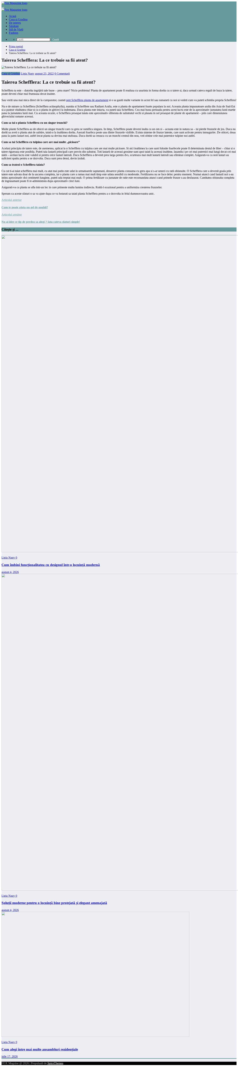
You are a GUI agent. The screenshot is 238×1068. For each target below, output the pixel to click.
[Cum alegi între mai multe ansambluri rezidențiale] (95, 1035)
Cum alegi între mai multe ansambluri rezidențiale (39, 1049)
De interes (15, 22)
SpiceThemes (55, 1063)
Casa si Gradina (18, 19)
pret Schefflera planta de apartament (87, 100)
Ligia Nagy (27, 73)
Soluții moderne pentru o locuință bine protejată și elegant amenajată (54, 903)
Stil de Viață (16, 29)
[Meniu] (2, 7)
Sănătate (14, 26)
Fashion (13, 32)
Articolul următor (11, 214)
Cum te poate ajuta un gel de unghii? (24, 207)
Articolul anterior (11, 199)
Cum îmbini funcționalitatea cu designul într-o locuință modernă (50, 565)
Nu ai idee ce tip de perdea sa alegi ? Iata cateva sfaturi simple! (40, 221)
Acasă (12, 16)
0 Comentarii (62, 73)
